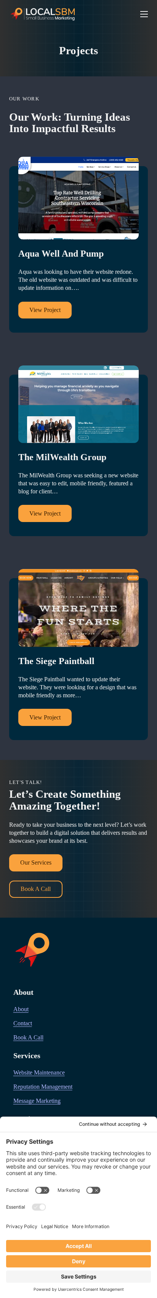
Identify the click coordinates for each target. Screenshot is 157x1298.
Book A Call (36, 889)
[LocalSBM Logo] (43, 14)
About (21, 1009)
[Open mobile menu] (144, 14)
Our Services (35, 862)
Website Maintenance (39, 1072)
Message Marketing (37, 1101)
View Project (45, 310)
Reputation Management (42, 1086)
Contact (22, 1023)
